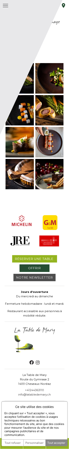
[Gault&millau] (50, 229)
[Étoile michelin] (21, 225)
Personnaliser (34, 443)
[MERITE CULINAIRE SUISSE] (49, 245)
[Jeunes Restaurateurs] (20, 245)
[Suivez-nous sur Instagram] (38, 362)
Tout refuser (13, 443)
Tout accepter (56, 443)
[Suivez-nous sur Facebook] (31, 362)
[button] (49, 78)
